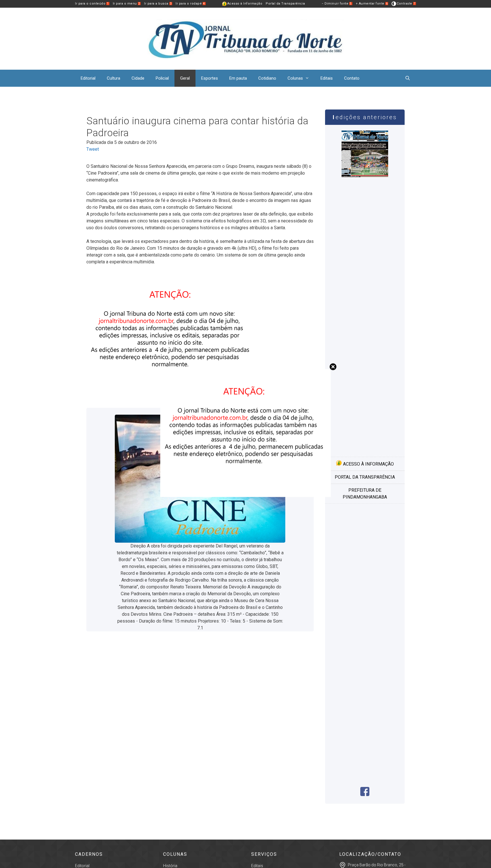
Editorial (88, 78)
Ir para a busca (158, 3)
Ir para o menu (126, 3)
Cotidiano (267, 78)
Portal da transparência (365, 477)
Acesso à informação (368, 464)
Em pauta (238, 78)
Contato (351, 78)
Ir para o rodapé (190, 3)
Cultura (113, 78)
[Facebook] (364, 794)
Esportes (209, 78)
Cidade (138, 78)
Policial (162, 78)
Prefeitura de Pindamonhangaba (365, 493)
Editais (327, 78)
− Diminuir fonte (337, 3)
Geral (185, 78)
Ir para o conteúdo (92, 3)
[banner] (245, 495)
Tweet (92, 149)
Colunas (295, 78)
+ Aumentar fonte (372, 3)
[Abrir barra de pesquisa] (407, 78)
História (170, 865)
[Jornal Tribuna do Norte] (245, 38)
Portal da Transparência (285, 3)
